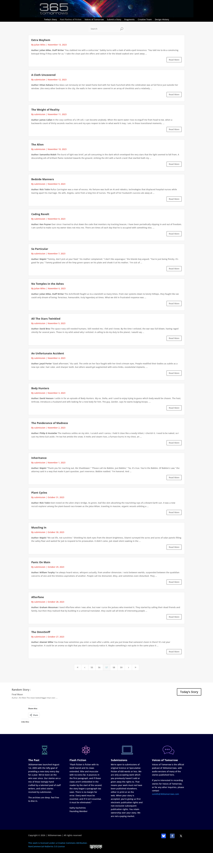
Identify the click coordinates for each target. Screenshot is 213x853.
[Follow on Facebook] (172, 836)
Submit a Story (114, 20)
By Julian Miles (38, 44)
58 (114, 667)
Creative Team (145, 20)
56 (99, 667)
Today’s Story (50, 20)
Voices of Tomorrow (94, 20)
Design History (162, 20)
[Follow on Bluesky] (163, 836)
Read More (174, 59)
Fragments (129, 20)
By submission (38, 79)
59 (121, 667)
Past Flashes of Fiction (70, 20)
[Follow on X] (181, 836)
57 (106, 667)
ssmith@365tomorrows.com (165, 794)
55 (92, 667)
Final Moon (17, 694)
